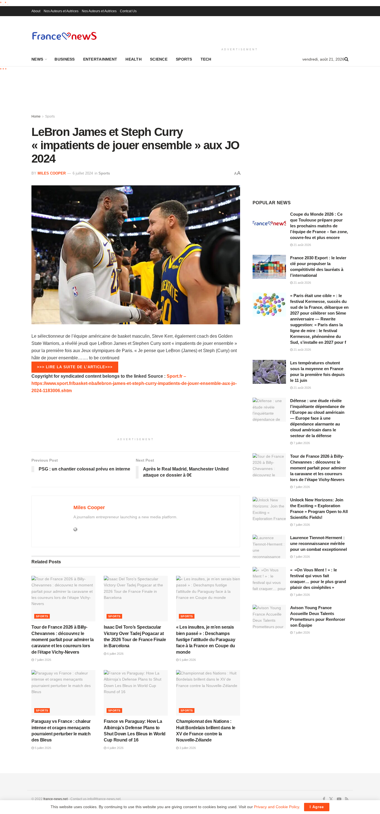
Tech (206, 59)
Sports (184, 59)
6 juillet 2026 (115, 653)
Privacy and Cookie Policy (276, 807)
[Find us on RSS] (347, 799)
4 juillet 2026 (115, 748)
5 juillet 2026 (187, 659)
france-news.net (55, 799)
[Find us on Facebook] (324, 799)
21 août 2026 (302, 245)
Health (133, 59)
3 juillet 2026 (187, 748)
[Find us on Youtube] (339, 799)
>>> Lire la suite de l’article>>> (75, 367)
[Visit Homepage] (64, 36)
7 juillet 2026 (42, 659)
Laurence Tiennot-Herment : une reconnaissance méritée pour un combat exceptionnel (318, 543)
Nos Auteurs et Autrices (61, 11)
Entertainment (100, 59)
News (37, 59)
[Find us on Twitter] (331, 799)
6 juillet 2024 (83, 173)
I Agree (317, 807)
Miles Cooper (52, 173)
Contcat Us (128, 11)
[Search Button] (346, 59)
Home (36, 116)
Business (65, 59)
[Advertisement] (240, 30)
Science (158, 59)
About (35, 11)
